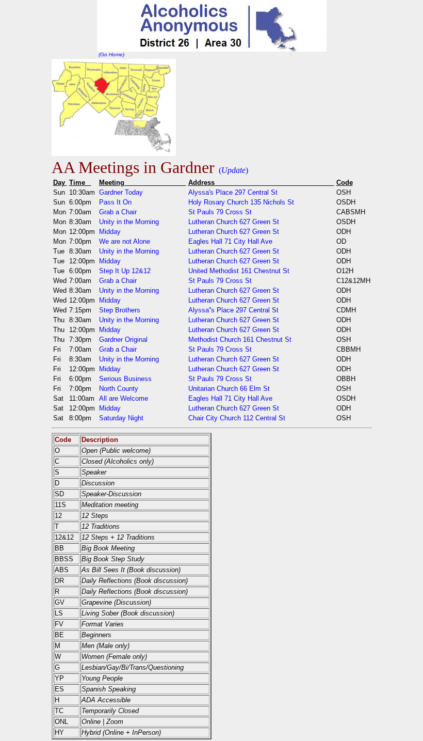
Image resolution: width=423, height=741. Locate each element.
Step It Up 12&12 (125, 271)
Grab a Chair (118, 212)
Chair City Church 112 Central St (236, 418)
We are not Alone (124, 241)
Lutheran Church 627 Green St (233, 222)
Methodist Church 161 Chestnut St (239, 339)
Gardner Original (123, 339)
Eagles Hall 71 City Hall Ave (230, 241)
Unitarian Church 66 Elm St (229, 388)
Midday (110, 231)
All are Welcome (123, 398)
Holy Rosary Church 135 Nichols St (241, 202)
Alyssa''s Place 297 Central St (233, 310)
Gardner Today (121, 192)
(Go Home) (110, 54)
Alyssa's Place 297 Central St (233, 192)
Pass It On (115, 202)
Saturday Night (121, 418)
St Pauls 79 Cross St (220, 212)
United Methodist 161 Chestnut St (238, 271)
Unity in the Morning (129, 222)
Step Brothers (119, 310)
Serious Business (125, 379)
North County (118, 388)
